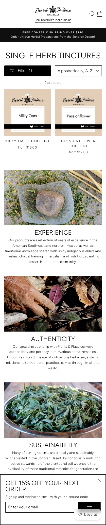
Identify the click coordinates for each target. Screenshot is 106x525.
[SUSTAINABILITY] (53, 410)
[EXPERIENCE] (53, 197)
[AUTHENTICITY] (53, 304)
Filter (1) (24, 70)
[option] (53, 35)
